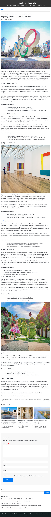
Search (2, 489)
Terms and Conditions (28, 513)
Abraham (10, 19)
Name (5, 460)
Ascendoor (41, 513)
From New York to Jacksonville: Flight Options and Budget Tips (15, 501)
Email (5, 465)
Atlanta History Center (14, 396)
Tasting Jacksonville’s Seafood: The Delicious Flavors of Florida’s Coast (17, 499)
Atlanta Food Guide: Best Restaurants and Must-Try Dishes (14, 507)
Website (5, 470)
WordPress (25, 515)
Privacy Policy (20, 513)
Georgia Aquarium (7, 221)
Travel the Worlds (26, 3)
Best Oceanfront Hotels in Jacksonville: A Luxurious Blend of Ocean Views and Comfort (21, 505)
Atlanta (6, 396)
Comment (6, 443)
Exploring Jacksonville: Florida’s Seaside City (11, 503)
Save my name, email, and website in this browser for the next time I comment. (23, 475)
